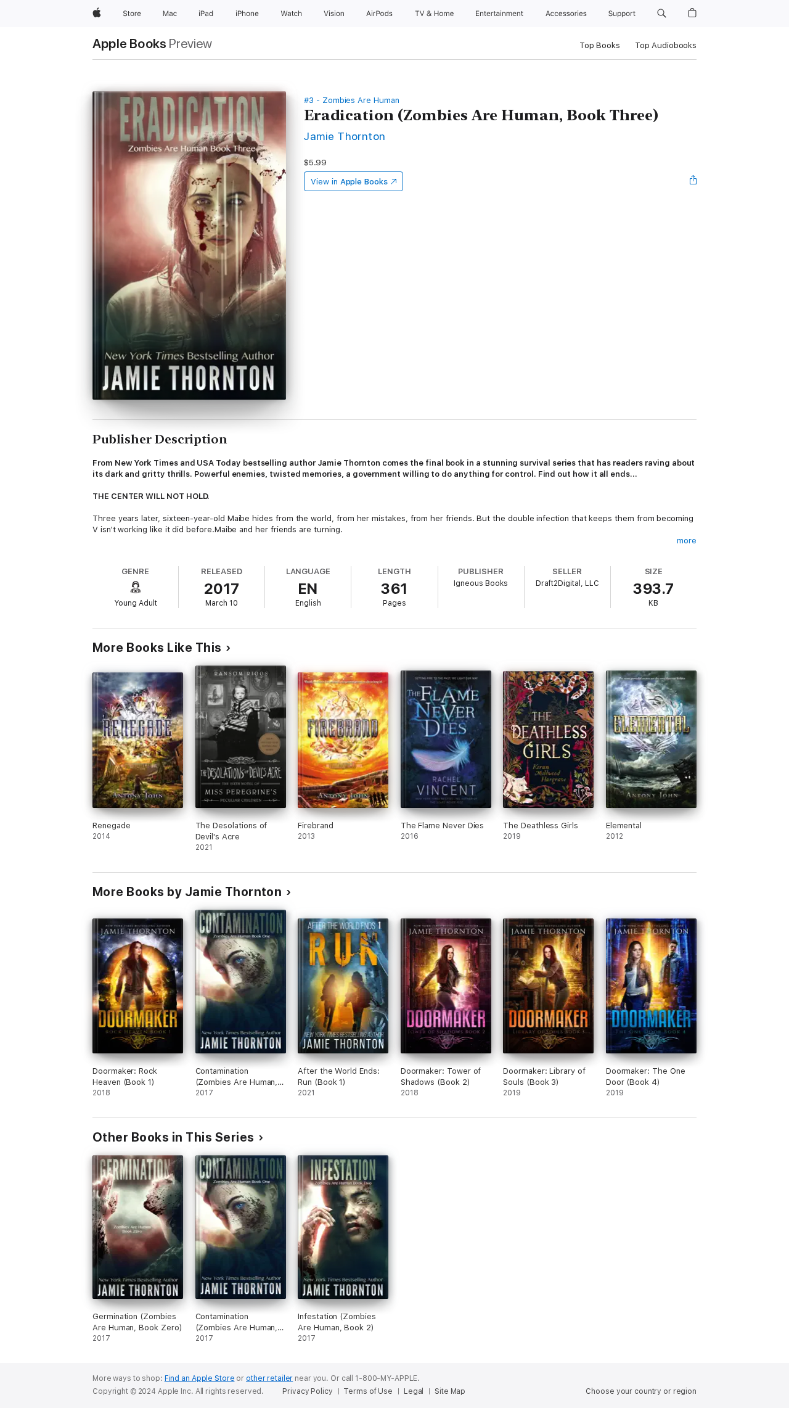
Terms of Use (368, 1391)
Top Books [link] (599, 45)
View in (349, 181)
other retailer (269, 1378)
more (687, 540)
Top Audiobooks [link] (666, 45)
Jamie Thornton (345, 136)
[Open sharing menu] (693, 181)
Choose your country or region (641, 1391)
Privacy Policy (307, 1391)
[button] (661, 13)
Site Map (450, 1391)
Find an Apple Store (200, 1378)
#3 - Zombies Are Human (351, 100)
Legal (413, 1391)
